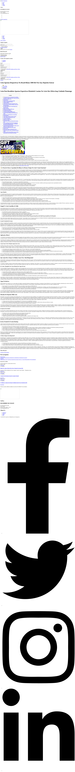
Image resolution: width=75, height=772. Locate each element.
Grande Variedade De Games (8, 101)
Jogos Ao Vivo (5, 128)
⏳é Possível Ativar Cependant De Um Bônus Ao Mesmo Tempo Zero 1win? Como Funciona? (11, 98)
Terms (3, 414)
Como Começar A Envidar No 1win (9, 117)
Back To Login (2, 56)
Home (3, 2)
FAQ (3, 415)
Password (2, 45)
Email (1, 44)
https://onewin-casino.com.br (24, 165)
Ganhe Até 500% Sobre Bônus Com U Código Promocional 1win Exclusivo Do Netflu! (10, 132)
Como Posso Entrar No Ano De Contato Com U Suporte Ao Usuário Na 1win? (11, 126)
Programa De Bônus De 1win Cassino (9, 127)
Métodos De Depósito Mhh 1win (8, 109)
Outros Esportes (5, 115)
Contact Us (4, 412)
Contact (3, 5)
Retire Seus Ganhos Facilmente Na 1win (9, 129)
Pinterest (7, 352)
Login (10, 79)
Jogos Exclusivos (6, 108)
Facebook (2, 352)
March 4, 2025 (4, 86)
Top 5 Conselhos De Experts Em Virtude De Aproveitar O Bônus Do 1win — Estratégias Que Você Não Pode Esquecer (10, 123)
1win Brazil (4, 87)
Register (11, 49)
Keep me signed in (4, 46)
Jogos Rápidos (5, 99)
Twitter (5, 352)
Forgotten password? (3, 47)
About (3, 4)
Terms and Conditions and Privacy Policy (13, 69)
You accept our (10, 69)
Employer (4, 61)
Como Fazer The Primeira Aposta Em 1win (10, 103)
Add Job (1, 80)
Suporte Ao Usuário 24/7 (7, 119)
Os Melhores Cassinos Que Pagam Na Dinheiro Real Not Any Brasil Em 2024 (13, 382)
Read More (2, 371)
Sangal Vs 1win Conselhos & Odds (9, 100)
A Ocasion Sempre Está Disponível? (9, 111)
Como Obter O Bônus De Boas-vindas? (9, 116)
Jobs (3, 3)
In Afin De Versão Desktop (7, 110)
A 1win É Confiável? (6, 118)
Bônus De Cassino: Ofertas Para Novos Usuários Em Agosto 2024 (11, 368)
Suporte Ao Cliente (6, 120)
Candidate (4, 60)
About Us (4, 413)
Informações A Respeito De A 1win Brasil (10, 114)
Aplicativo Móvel (6, 102)
